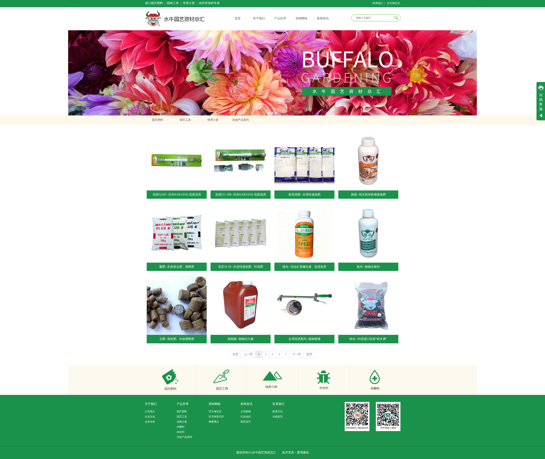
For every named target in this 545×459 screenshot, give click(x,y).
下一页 (296, 354)
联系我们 (278, 404)
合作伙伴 (150, 421)
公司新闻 (246, 411)
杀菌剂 (180, 426)
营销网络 (215, 404)
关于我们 (151, 404)
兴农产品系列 (184, 437)
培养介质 (182, 421)
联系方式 (277, 411)
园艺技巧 (246, 421)
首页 (235, 354)
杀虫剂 (180, 431)
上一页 (248, 354)
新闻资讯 (246, 404)
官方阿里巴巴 (216, 416)
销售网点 (214, 421)
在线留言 (277, 416)
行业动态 (246, 416)
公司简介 (150, 411)
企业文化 (150, 416)
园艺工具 (182, 416)
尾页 (309, 354)
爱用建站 (303, 452)
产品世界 (183, 404)
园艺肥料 (182, 411)
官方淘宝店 (215, 411)
